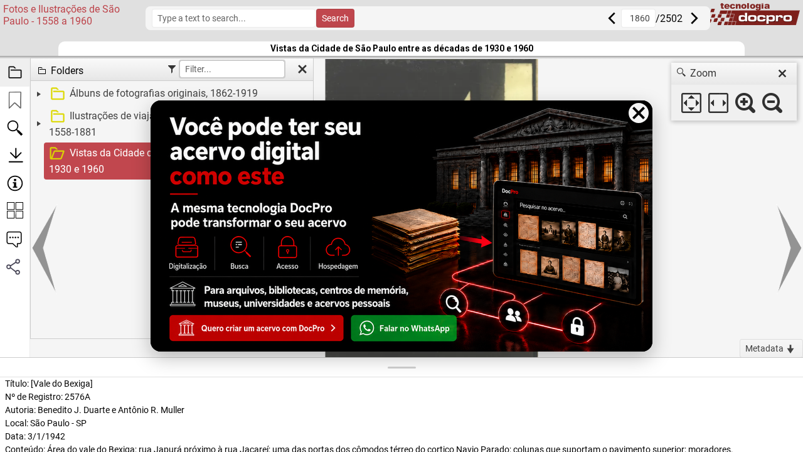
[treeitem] (170, 94)
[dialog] (734, 92)
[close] (782, 73)
